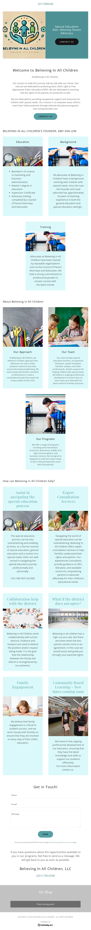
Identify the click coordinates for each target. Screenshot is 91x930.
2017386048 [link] (45, 4)
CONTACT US (46, 116)
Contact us (67, 42)
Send (45, 834)
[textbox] (45, 795)
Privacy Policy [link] (53, 842)
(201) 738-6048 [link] (45, 875)
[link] (45, 925)
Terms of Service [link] (66, 842)
